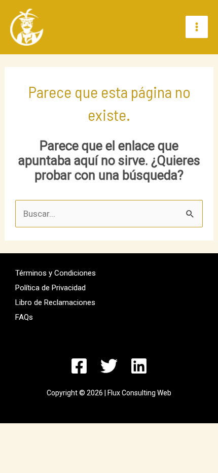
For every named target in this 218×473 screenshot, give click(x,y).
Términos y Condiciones (55, 273)
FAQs (24, 317)
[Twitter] (109, 366)
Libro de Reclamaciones (55, 302)
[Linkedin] (139, 366)
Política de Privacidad (50, 287)
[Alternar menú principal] (197, 27)
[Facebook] (79, 366)
